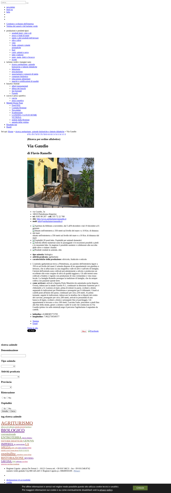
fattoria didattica (27, 438)
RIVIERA (28, 458)
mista (29, 448)
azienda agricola (20, 427)
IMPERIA (7, 444)
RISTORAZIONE (12, 458)
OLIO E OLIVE (24, 450)
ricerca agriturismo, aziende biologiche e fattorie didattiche (39, 131)
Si (5, 398)
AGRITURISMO (17, 423)
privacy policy (106, 490)
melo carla (14, 448)
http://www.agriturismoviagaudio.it (51, 219)
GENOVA (28, 440)
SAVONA (6, 461)
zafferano (19, 462)
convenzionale (8, 434)
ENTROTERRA (11, 437)
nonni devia (15, 450)
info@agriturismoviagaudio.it (50, 221)
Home (10, 131)
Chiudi (140, 488)
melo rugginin (22, 448)
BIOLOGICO (13, 430)
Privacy (77, 471)
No (9, 398)
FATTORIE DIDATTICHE (12, 441)
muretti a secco (6, 450)
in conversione (19, 444)
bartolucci (28, 427)
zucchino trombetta (13, 464)
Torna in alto (32, 328)
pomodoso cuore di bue (24, 455)
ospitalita (9, 454)
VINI (14, 462)
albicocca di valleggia (8, 427)
